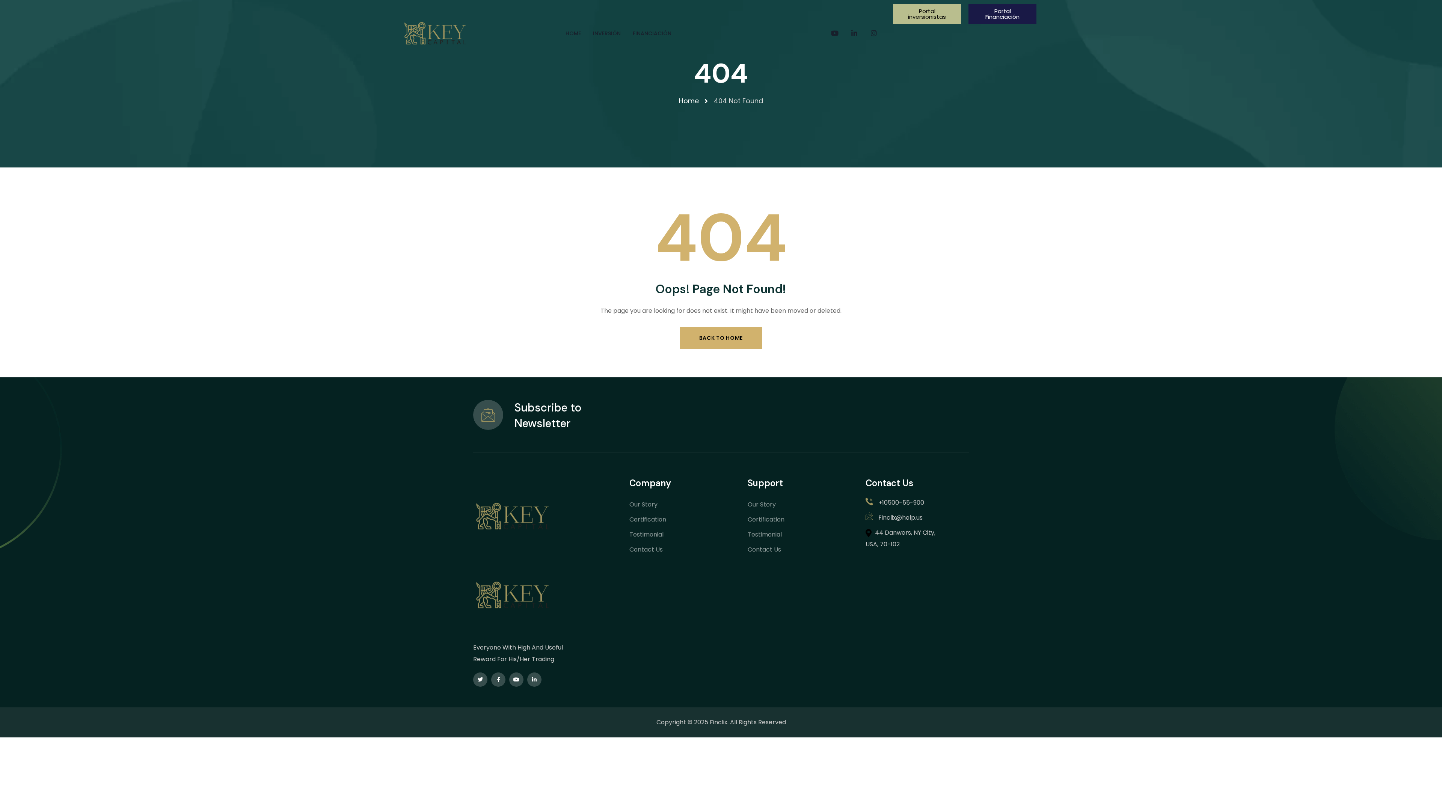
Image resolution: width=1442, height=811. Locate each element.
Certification (647, 519)
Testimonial (646, 534)
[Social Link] (835, 33)
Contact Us (646, 549)
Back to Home (721, 338)
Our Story (643, 504)
